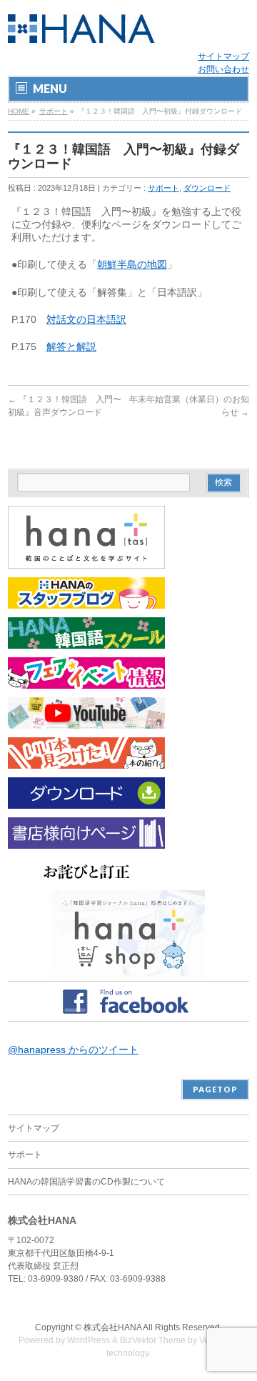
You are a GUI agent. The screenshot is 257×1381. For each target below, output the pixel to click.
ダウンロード (207, 188)
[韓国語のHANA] (81, 26)
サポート (53, 111)
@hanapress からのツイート (73, 1049)
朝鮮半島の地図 (132, 264)
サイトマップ (223, 56)
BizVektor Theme (153, 1340)
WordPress (88, 1340)
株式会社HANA (112, 1327)
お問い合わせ (223, 69)
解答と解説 (71, 346)
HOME (18, 111)
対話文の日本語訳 (86, 319)
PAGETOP (215, 1089)
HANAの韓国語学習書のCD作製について (86, 1182)
